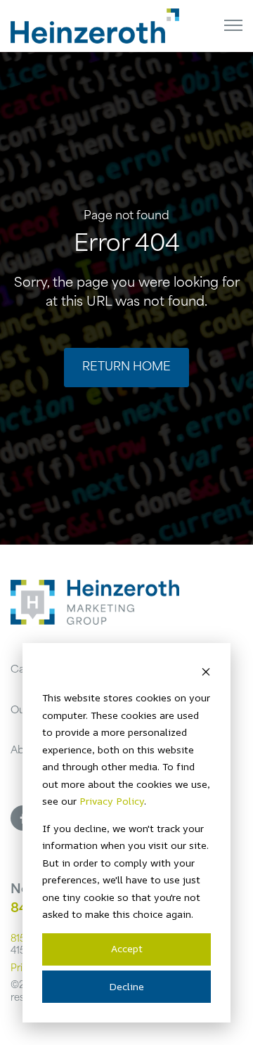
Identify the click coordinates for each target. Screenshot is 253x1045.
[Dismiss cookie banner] (206, 671)
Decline (126, 986)
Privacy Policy (111, 800)
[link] (95, 26)
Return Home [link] (126, 367)
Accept (127, 948)
